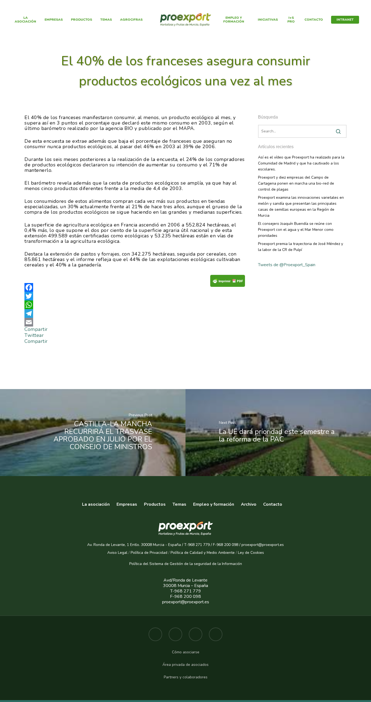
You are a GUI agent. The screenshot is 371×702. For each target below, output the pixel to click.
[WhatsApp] (134, 304)
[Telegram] (134, 313)
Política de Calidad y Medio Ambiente (202, 552)
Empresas (54, 19)
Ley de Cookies (251, 552)
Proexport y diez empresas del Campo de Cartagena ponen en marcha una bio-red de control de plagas (296, 183)
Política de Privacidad (149, 552)
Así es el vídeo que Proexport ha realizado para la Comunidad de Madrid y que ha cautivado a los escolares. (301, 163)
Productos (81, 19)
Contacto (313, 19)
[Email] (134, 322)
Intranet (345, 19)
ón (240, 563)
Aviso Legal (117, 552)
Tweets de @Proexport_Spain (286, 265)
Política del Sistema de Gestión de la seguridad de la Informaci (183, 563)
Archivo (248, 504)
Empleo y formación (233, 19)
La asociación (96, 504)
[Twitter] (134, 296)
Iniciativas (268, 19)
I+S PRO (291, 19)
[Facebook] (134, 287)
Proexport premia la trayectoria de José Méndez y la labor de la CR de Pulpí (300, 246)
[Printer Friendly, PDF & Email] (227, 282)
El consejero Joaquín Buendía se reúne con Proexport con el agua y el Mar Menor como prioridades (296, 229)
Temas (106, 19)
